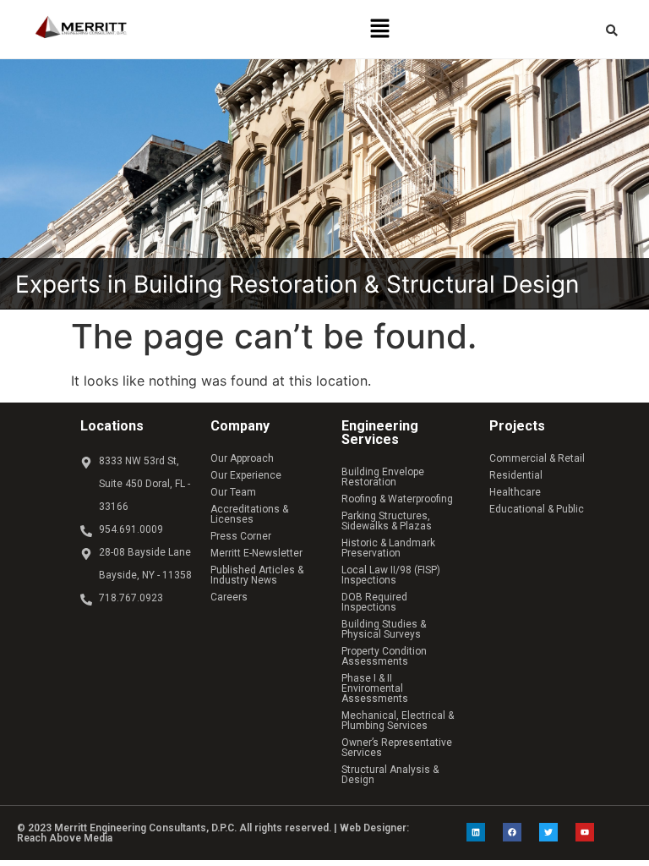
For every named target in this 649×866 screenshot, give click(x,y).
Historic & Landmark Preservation (388, 548)
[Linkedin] (475, 832)
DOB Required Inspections (374, 602)
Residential (516, 475)
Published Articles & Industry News (256, 575)
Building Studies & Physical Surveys (383, 629)
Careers (229, 597)
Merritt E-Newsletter (256, 553)
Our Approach (242, 458)
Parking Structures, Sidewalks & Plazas (386, 521)
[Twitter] (548, 832)
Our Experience (245, 475)
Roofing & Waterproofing (397, 499)
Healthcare (515, 492)
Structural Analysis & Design (390, 775)
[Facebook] (512, 832)
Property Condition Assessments (384, 656)
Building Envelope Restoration (382, 477)
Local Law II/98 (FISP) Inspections (390, 575)
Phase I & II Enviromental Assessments (374, 688)
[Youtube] (584, 832)
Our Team (233, 492)
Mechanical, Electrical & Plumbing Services (397, 721)
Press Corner (240, 536)
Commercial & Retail (537, 458)
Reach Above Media (64, 838)
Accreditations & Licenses (249, 514)
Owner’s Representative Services (396, 748)
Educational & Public (536, 509)
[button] (379, 29)
